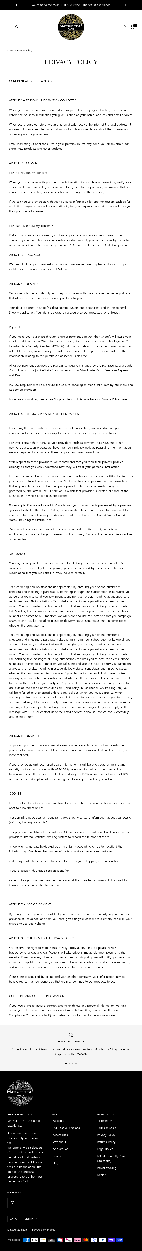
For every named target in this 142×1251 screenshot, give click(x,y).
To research (105, 1121)
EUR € (13, 1219)
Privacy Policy (106, 1135)
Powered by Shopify (43, 1230)
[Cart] (133, 27)
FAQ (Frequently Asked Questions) (112, 1158)
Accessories (60, 1135)
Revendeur (59, 1142)
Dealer (101, 1175)
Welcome (58, 1121)
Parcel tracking (106, 1168)
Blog (55, 1163)
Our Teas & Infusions (66, 1128)
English (29, 1219)
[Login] (124, 27)
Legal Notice (105, 1149)
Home (10, 50)
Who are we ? (61, 1149)
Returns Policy (106, 1142)
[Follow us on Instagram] (12, 1203)
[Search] (16, 27)
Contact (57, 1156)
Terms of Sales (106, 1128)
